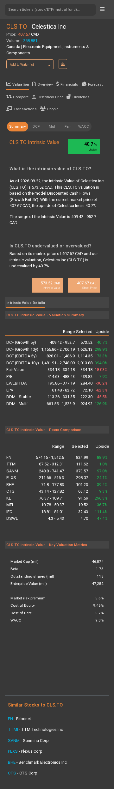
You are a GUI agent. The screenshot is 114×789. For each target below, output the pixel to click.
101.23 (82, 484)
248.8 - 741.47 (51, 471)
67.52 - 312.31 (51, 464)
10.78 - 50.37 (52, 504)
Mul (52, 126)
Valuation (20, 84)
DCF (36, 126)
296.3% (101, 498)
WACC (83, 126)
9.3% (103, 491)
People (52, 109)
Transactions (25, 109)
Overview (45, 84)
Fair (68, 126)
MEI (9, 504)
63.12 (83, 491)
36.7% (102, 504)
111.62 (82, 464)
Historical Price (50, 97)
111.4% (101, 511)
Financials (69, 84)
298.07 (82, 477)
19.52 (83, 504)
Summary (17, 126)
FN (8, 457)
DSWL (12, 518)
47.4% (102, 518)
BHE (10, 484)
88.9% (102, 457)
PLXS (11, 477)
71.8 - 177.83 (52, 484)
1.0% (103, 464)
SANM (12, 471)
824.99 (82, 457)
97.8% (102, 471)
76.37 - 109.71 (51, 498)
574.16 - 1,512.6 (50, 457)
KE (8, 498)
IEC (9, 511)
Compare (20, 97)
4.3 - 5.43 (56, 518)
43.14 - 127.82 (51, 491)
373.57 (82, 471)
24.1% (102, 477)
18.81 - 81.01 (52, 511)
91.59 (83, 498)
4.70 (84, 518)
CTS (10, 491)
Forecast (95, 84)
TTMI (11, 464)
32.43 (83, 511)
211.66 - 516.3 (51, 477)
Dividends (81, 97)
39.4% (102, 484)
